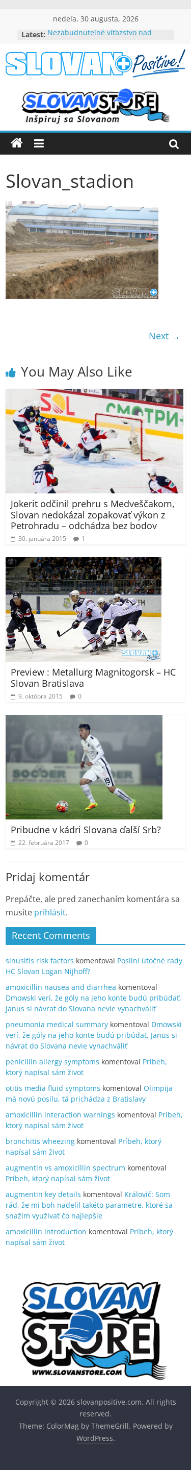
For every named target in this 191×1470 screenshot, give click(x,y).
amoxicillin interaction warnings (60, 1114)
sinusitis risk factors (40, 960)
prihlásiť (50, 912)
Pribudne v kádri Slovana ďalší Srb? (86, 830)
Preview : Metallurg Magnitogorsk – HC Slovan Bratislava (93, 677)
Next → (164, 336)
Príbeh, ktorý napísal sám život (58, 1178)
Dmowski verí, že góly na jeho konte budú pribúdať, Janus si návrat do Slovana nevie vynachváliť (94, 1035)
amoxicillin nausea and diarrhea (61, 987)
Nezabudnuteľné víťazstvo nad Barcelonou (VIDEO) (99, 39)
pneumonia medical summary (57, 1024)
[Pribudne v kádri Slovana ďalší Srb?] (84, 721)
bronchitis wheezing (40, 1141)
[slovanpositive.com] (17, 143)
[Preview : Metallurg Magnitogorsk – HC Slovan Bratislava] (83, 563)
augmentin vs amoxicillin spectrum (65, 1168)
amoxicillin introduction (46, 1231)
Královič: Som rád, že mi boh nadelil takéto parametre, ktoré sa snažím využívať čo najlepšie (89, 1204)
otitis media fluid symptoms (53, 1088)
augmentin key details (43, 1194)
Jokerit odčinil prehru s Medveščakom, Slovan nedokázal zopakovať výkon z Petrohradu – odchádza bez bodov (93, 514)
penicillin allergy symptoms (52, 1061)
